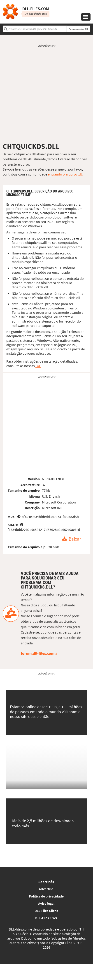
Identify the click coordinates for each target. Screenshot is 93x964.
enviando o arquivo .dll (65, 174)
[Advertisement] (46, 94)
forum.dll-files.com (37, 653)
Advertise (46, 889)
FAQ (38, 365)
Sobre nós (46, 881)
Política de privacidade (46, 896)
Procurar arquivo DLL (78, 29)
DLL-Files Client (46, 910)
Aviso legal (46, 903)
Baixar (75, 539)
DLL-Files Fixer (46, 918)
